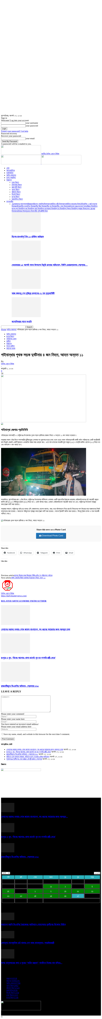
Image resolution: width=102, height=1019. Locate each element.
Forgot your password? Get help (14, 131)
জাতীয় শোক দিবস (61, 206)
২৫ (51, 896)
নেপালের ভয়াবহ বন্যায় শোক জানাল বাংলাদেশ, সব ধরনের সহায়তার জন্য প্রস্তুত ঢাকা (35, 629)
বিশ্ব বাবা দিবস (36, 209)
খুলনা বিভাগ (15, 189)
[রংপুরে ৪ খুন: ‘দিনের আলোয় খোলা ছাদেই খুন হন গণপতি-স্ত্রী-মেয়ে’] (15, 652)
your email (30, 138)
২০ (78, 891)
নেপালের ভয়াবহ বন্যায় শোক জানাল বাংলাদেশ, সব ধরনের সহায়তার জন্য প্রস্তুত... (34, 816)
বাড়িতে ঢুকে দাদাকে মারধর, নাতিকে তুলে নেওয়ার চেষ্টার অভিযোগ (27, 756)
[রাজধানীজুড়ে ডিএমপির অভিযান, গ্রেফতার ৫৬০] (15, 681)
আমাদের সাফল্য (19, 204)
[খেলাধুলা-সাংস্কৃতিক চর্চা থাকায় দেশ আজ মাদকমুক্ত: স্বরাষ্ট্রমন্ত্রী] (7, 937)
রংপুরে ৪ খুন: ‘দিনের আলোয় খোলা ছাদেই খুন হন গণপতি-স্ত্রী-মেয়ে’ (28, 657)
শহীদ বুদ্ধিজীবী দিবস (41, 211)
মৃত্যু (27, 211)
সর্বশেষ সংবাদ (10, 348)
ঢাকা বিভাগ (15, 182)
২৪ (35, 896)
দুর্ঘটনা (8, 341)
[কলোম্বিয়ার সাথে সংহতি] (26, 316)
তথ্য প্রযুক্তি (11, 177)
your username (32, 123)
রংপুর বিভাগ (15, 197)
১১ (51, 886)
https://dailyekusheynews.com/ (14, 596)
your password (32, 126)
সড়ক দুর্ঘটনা (10, 346)
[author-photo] (7, 591)
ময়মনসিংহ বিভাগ (17, 199)
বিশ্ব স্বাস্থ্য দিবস (80, 209)
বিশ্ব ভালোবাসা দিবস (47, 209)
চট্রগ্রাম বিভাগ (17, 185)
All (13, 204)
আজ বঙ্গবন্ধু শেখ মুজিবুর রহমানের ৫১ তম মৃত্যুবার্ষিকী (33, 293)
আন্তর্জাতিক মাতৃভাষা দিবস (71, 204)
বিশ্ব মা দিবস (58, 209)
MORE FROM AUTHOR (34, 601)
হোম (7, 168)
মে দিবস (31, 211)
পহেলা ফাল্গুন (74, 206)
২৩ (21, 896)
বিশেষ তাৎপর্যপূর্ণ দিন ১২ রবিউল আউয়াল (28, 236)
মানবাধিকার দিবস (20, 211)
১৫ (8, 891)
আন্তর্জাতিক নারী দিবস (54, 204)
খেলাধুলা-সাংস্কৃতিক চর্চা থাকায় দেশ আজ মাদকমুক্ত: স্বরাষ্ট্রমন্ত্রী (27, 942)
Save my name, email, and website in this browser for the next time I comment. (37, 734)
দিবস (45, 204)
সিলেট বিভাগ (16, 194)
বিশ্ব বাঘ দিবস (26, 209)
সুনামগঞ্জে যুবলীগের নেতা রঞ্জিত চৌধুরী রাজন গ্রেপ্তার (24, 759)
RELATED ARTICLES (12, 601)
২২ (8, 896)
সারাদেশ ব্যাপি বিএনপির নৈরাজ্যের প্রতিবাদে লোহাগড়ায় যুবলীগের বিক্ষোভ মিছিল (33, 924)
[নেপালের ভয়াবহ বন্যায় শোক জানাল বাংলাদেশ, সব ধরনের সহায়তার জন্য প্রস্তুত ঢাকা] (15, 624)
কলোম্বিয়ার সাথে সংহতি (22, 321)
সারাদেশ (9, 180)
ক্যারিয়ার (28, 204)
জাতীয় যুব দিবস (50, 206)
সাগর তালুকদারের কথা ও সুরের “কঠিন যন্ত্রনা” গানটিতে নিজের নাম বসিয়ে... (31, 962)
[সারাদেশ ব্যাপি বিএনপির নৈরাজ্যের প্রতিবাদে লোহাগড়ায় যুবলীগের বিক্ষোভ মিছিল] (7, 919)
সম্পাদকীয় (9, 201)
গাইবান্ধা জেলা (11, 339)
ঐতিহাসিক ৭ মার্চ (86, 204)
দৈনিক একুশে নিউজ (7, 364)
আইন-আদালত (11, 175)
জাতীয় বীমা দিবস (39, 206)
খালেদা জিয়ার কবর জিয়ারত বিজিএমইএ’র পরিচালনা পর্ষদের (33, 575)
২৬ (65, 896)
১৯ (65, 891)
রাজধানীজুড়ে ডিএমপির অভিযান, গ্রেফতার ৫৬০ (20, 686)
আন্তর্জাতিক (10, 170)
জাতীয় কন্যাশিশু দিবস (26, 206)
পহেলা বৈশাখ (83, 206)
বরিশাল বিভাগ (16, 192)
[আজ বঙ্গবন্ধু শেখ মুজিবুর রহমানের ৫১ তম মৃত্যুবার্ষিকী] (26, 288)
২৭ (78, 896)
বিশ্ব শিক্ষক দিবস (69, 209)
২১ (92, 891)
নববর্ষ (68, 206)
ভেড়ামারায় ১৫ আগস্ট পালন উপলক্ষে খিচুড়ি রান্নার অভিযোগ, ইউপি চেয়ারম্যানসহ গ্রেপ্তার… (50, 265)
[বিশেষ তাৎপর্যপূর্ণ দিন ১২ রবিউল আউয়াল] (26, 231)
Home (3, 329)
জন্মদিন (17, 206)
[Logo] (21, 163)
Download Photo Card (52, 536)
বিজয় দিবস (90, 206)
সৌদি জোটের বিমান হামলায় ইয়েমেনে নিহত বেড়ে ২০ (28, 578)
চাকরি (33, 204)
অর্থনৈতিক (9, 173)
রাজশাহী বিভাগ (16, 187)
